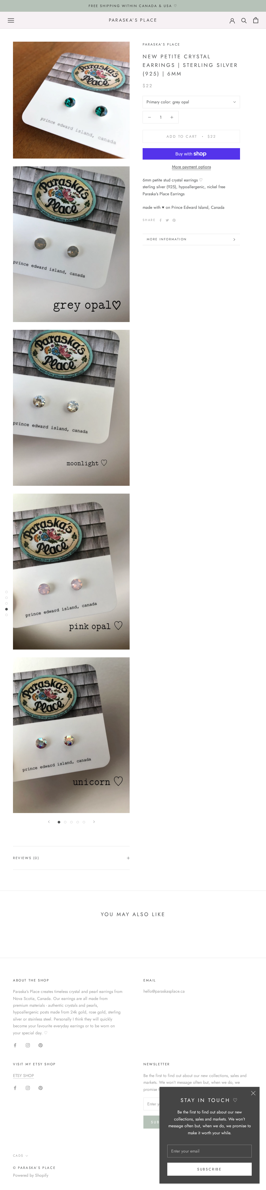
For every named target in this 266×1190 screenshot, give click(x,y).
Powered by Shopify (30, 1175)
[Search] (244, 20)
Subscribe (209, 1169)
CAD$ (18, 1155)
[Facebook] (160, 220)
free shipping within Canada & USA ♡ (133, 5)
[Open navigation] (11, 20)
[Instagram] (28, 1045)
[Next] (94, 822)
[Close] (253, 1093)
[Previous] (49, 822)
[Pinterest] (174, 220)
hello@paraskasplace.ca (164, 991)
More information (167, 239)
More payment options (191, 167)
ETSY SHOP (23, 1076)
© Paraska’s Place (34, 1167)
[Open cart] (255, 20)
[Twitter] (167, 220)
